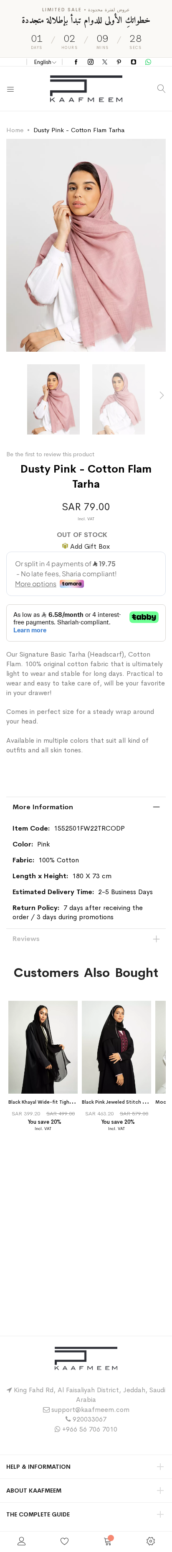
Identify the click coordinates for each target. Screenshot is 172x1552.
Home (14, 130)
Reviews (26, 938)
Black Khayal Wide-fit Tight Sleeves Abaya (57, 1102)
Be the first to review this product (50, 454)
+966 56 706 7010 (89, 1429)
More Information (43, 807)
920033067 (89, 1419)
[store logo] (86, 88)
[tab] (86, 807)
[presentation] (161, 395)
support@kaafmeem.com (90, 1409)
